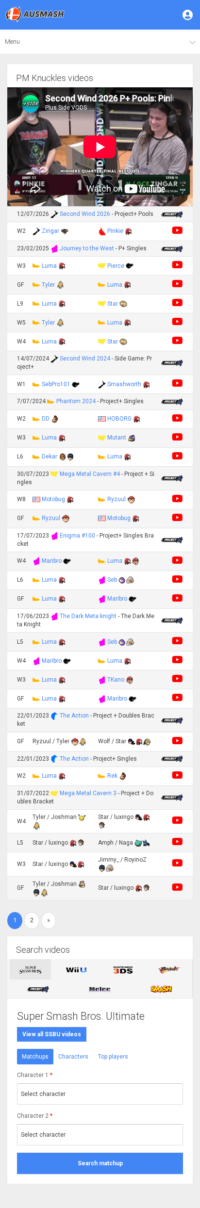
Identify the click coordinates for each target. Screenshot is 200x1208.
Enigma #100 (77, 535)
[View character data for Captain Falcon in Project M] (63, 456)
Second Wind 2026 (85, 214)
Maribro (52, 560)
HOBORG (119, 418)
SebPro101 (56, 384)
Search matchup (100, 1163)
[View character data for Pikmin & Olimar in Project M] (123, 303)
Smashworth (124, 384)
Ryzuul (116, 499)
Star (112, 303)
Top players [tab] (113, 1056)
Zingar (50, 231)
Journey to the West (87, 248)
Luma (49, 265)
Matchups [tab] (35, 1056)
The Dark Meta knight (88, 616)
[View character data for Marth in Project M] (70, 456)
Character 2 (34, 1115)
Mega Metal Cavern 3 (88, 793)
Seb (112, 579)
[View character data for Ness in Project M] (131, 499)
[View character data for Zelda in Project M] (102, 825)
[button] (188, 14)
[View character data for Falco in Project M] (131, 437)
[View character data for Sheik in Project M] (130, 579)
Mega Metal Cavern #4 (90, 474)
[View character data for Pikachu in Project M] (82, 817)
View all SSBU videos (51, 1034)
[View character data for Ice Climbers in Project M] (122, 579)
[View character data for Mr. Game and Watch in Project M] (129, 265)
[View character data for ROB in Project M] (64, 231)
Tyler (48, 284)
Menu (12, 41)
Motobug (53, 499)
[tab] (30, 969)
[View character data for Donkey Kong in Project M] (55, 418)
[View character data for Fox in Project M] (82, 884)
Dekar (49, 456)
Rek (112, 775)
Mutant (116, 437)
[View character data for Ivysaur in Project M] (138, 842)
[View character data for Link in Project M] (147, 741)
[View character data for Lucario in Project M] (146, 842)
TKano (115, 679)
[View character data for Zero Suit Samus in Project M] (60, 284)
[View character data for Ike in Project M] (131, 741)
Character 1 (34, 1075)
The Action (74, 715)
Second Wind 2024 (85, 358)
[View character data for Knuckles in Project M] (129, 231)
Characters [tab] (73, 1056)
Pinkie (115, 231)
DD (46, 418)
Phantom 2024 (76, 401)
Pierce (115, 265)
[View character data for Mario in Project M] (135, 560)
